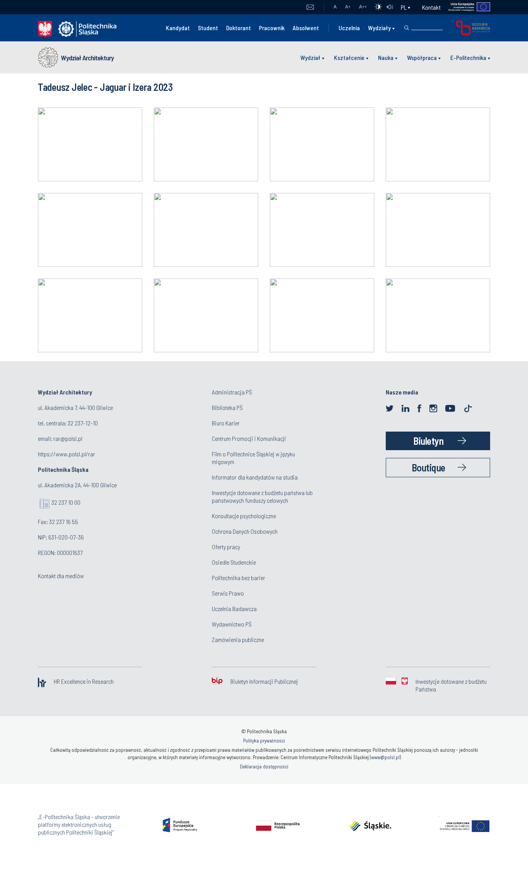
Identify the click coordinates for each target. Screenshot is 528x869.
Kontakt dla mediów (61, 575)
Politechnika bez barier (238, 577)
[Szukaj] (406, 28)
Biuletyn (428, 441)
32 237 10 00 (65, 502)
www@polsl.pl (385, 757)
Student (208, 27)
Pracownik (271, 27)
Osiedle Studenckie (234, 562)
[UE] (466, 7)
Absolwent (306, 27)
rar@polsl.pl (67, 438)
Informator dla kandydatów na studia (255, 477)
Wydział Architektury (87, 57)
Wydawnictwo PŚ (232, 624)
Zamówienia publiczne (238, 639)
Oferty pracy (226, 546)
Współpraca (422, 57)
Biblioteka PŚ (227, 407)
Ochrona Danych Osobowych (245, 531)
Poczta (310, 7)
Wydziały (379, 27)
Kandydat (178, 27)
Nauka (385, 57)
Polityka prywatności (264, 741)
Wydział (310, 57)
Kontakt (431, 7)
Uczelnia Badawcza (234, 608)
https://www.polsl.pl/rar (66, 454)
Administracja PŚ (232, 392)
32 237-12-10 (83, 423)
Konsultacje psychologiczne (244, 515)
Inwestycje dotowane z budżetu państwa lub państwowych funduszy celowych (262, 496)
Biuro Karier (226, 423)
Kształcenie (349, 57)
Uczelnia (349, 27)
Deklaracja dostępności (264, 766)
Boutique (428, 467)
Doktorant (238, 27)
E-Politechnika (468, 57)
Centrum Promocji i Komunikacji (249, 438)
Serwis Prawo (228, 593)
